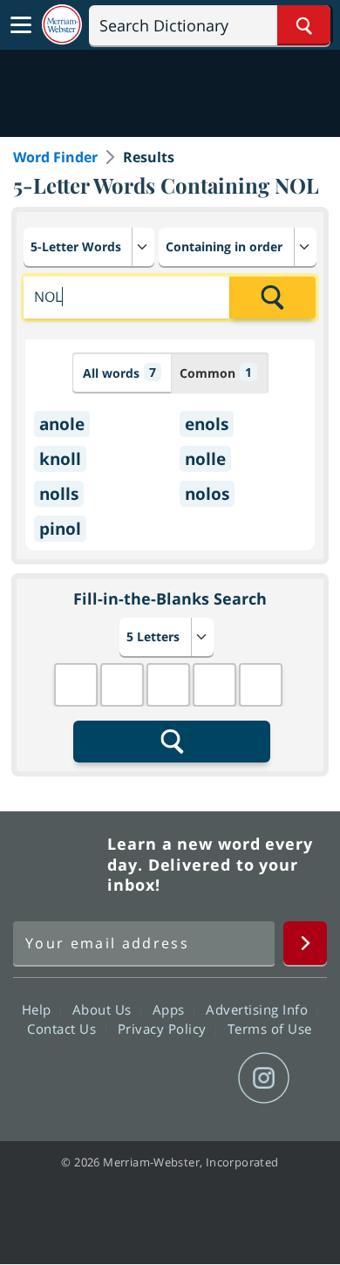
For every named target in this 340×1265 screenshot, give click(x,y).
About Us (104, 1009)
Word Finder (55, 157)
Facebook (75, 1078)
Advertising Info (259, 1009)
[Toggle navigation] (21, 25)
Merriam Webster (57, 864)
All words (119, 372)
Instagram (263, 1078)
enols (206, 424)
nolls (58, 493)
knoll (60, 459)
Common (216, 372)
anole (62, 424)
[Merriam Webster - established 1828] (62, 24)
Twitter (138, 1078)
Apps (171, 1009)
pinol (60, 528)
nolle (205, 459)
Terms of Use (270, 1028)
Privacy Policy (164, 1028)
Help (39, 1009)
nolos (207, 493)
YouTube (201, 1078)
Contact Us (63, 1028)
